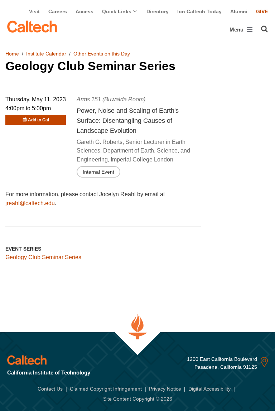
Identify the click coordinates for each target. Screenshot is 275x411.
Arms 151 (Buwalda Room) (111, 99)
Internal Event (98, 172)
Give (262, 11)
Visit (34, 11)
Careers (57, 11)
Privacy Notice (165, 389)
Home (12, 54)
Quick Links (117, 11)
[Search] (264, 29)
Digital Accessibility (209, 389)
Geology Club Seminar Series (43, 257)
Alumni (238, 11)
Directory (157, 11)
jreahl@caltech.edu (30, 203)
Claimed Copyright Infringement (106, 389)
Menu (237, 29)
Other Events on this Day (101, 54)
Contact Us (50, 389)
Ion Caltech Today (199, 11)
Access (84, 11)
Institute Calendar (46, 54)
